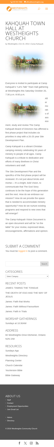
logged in (23, 251)
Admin (9, 417)
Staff (9, 400)
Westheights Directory (16, 355)
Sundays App (12, 350)
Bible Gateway (12, 375)
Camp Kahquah (37, 44)
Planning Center (13, 360)
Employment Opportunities (17, 406)
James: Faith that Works (17, 301)
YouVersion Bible (13, 370)
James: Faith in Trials (16, 311)
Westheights (13, 44)
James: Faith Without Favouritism (22, 306)
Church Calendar (13, 365)
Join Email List (13, 409)
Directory (10, 421)
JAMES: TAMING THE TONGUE (21, 288)
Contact (10, 403)
